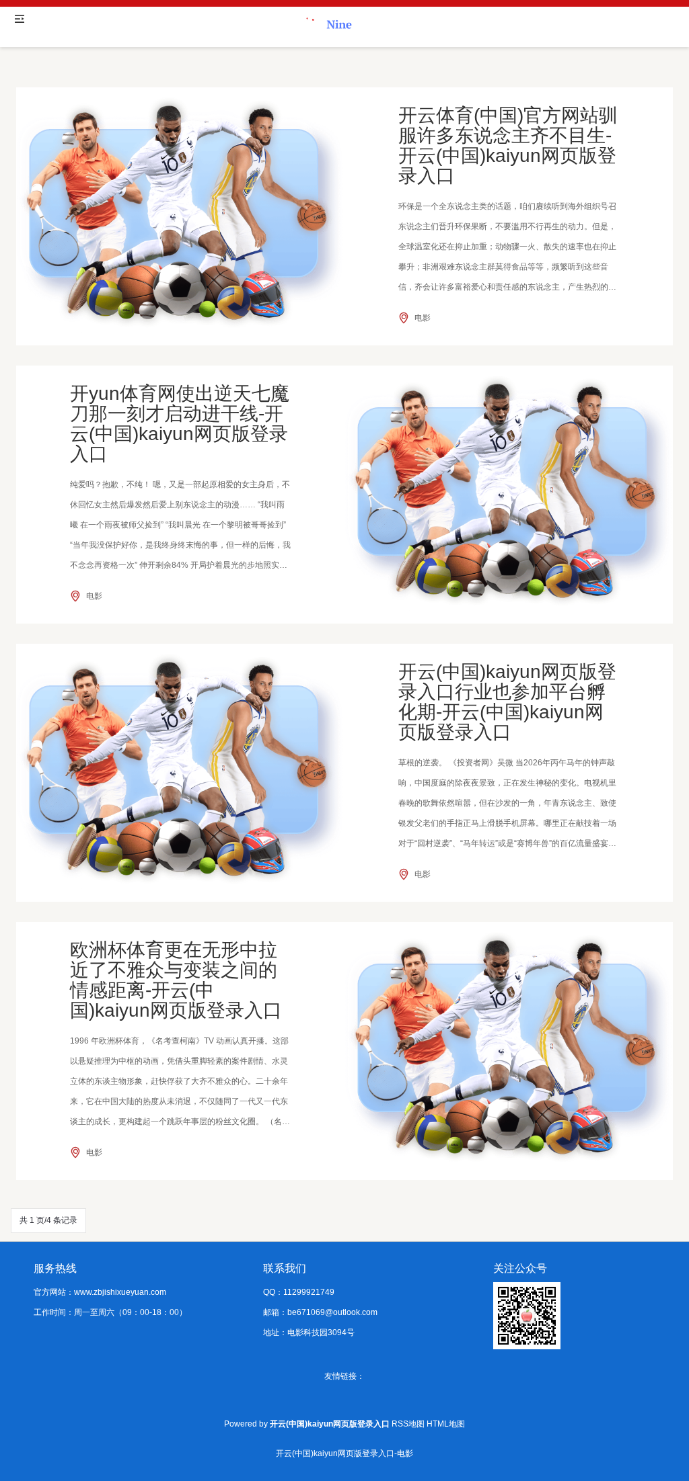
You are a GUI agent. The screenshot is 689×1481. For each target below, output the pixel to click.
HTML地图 (446, 1424)
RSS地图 (408, 1424)
